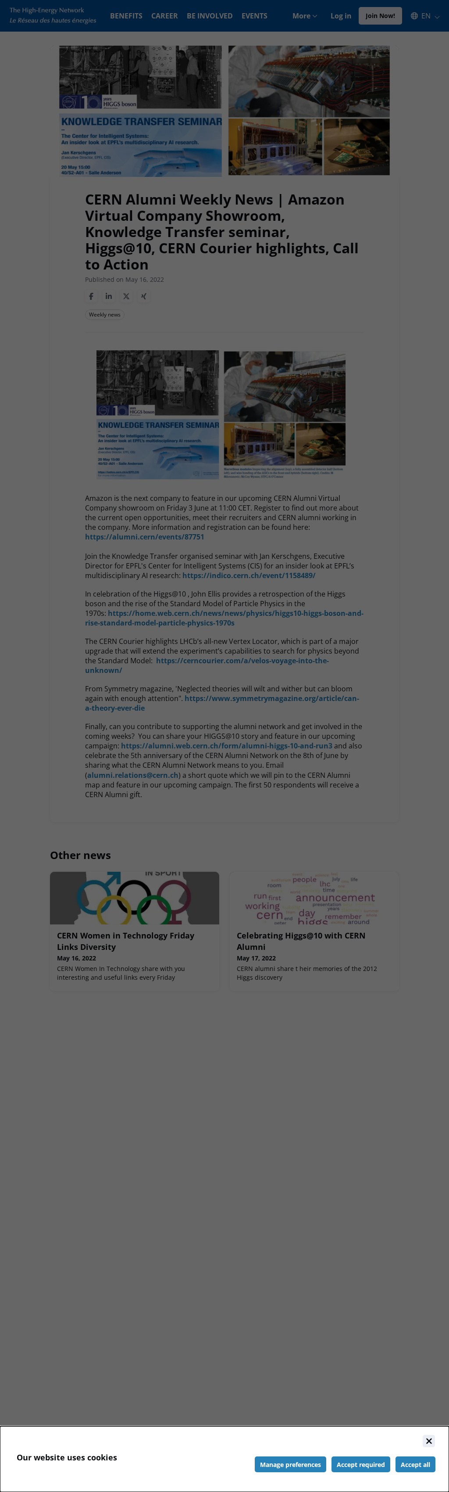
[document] (224, 1459)
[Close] (429, 1441)
